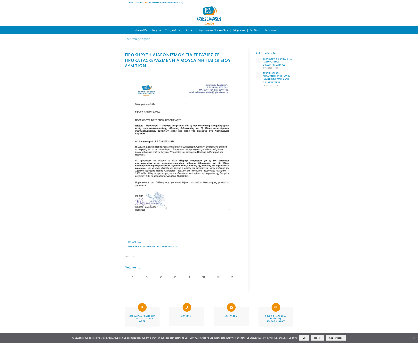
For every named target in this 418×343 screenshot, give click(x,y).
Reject (317, 338)
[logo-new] (209, 15)
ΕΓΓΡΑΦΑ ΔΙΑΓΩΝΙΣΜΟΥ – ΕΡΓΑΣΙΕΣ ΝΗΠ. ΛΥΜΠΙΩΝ (152, 246)
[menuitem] (141, 30)
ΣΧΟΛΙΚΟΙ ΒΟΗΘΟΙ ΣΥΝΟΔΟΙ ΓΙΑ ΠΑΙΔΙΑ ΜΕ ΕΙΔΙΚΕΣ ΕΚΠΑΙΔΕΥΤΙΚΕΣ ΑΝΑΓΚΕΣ (277, 62)
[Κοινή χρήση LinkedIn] (175, 277)
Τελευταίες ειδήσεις (137, 39)
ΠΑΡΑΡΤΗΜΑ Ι (135, 241)
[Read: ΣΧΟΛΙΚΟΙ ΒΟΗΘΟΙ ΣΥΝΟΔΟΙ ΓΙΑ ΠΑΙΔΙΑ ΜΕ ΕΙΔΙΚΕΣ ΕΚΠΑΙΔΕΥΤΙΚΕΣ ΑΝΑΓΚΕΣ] (259, 61)
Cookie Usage (335, 338)
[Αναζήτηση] (282, 30)
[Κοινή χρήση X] (146, 277)
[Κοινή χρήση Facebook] (132, 277)
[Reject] (414, 338)
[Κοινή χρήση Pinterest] (161, 277)
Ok (304, 338)
